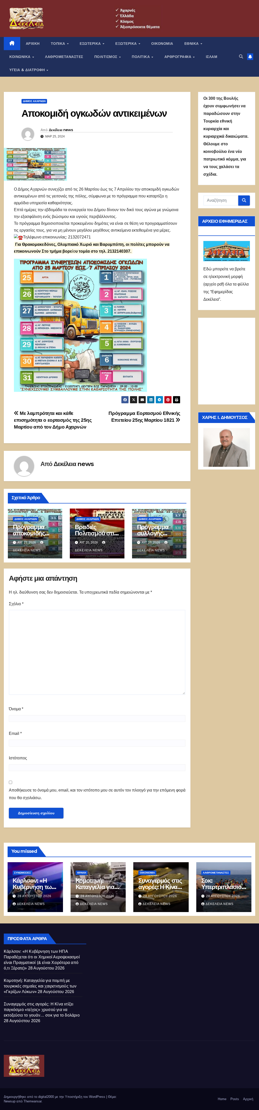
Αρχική (248, 1099)
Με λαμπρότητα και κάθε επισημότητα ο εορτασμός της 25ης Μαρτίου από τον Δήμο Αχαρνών (53, 420)
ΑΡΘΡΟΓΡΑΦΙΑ (178, 56)
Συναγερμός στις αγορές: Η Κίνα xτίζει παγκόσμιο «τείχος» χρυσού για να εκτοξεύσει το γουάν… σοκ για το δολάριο (42, 1009)
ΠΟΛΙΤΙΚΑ (141, 56)
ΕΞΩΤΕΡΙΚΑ (126, 43)
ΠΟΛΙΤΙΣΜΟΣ (106, 56)
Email (15, 733)
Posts (234, 1099)
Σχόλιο (16, 604)
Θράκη (81, 872)
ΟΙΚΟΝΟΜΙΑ (162, 43)
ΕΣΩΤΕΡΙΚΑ (91, 43)
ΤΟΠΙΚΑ (59, 43)
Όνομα (16, 709)
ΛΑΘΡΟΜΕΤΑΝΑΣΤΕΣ (64, 56)
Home (222, 1099)
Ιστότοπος (18, 758)
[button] (241, 56)
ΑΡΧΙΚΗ (33, 43)
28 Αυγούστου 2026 (34, 896)
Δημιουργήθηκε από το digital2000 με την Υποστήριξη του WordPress (55, 1097)
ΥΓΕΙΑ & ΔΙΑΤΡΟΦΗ (27, 70)
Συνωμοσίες (22, 872)
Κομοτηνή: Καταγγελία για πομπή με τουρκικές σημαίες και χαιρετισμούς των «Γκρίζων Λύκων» (40, 986)
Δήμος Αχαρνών (34, 101)
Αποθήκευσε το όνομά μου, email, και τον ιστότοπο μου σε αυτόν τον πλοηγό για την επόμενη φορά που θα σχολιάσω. (97, 794)
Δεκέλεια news (61, 130)
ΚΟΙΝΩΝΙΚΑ (20, 56)
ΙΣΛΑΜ (212, 56)
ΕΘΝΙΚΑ (192, 43)
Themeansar (32, 1101)
